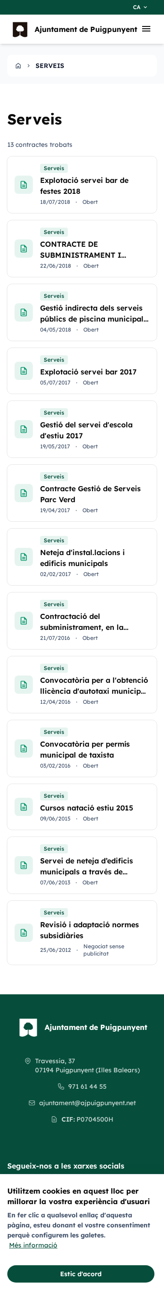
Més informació (33, 1245)
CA (141, 7)
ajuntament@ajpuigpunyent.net (87, 1103)
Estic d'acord (81, 1274)
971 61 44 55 (87, 1086)
